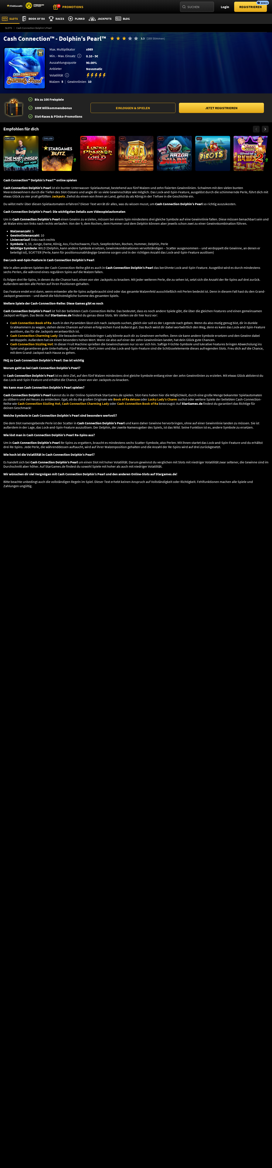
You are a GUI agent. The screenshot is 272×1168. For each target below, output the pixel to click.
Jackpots (58, 196)
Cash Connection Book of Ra (30, 323)
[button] (133, 108)
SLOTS (8, 28)
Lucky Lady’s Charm (162, 399)
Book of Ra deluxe (126, 399)
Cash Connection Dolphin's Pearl (34, 28)
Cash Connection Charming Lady (33, 335)
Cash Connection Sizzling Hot (31, 344)
